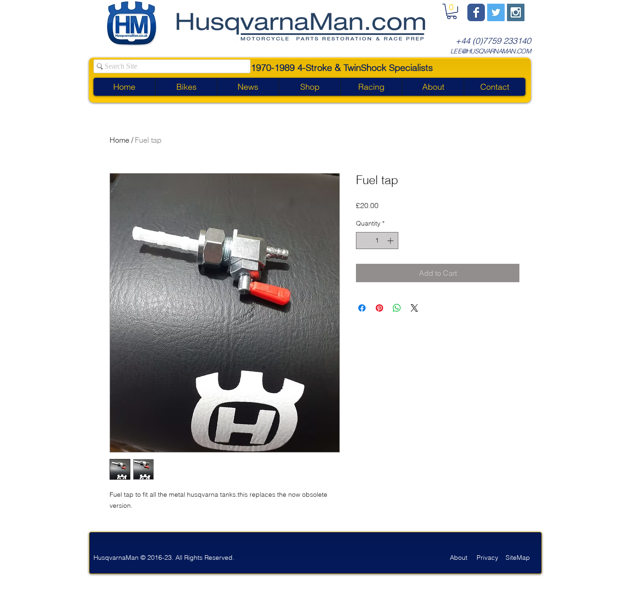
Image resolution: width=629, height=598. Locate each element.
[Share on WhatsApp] (396, 308)
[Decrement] (363, 240)
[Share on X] (414, 308)
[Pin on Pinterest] (379, 308)
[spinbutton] (377, 240)
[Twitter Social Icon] (496, 12)
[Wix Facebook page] (476, 12)
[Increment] (391, 240)
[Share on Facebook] (361, 308)
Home (119, 140)
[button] (452, 11)
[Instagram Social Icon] (515, 12)
